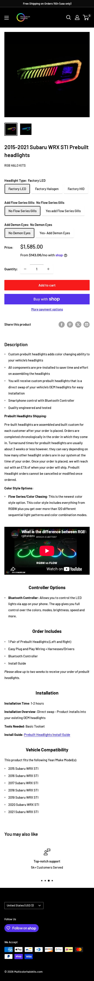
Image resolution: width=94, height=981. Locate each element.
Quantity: (11, 269)
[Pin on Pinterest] (70, 324)
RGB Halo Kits (15, 165)
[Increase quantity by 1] (48, 269)
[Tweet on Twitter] (78, 324)
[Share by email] (87, 324)
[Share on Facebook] (62, 324)
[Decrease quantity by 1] (25, 269)
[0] (86, 17)
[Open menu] (6, 17)
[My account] (77, 17)
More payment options (47, 309)
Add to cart (47, 285)
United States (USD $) (20, 905)
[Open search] (68, 17)
